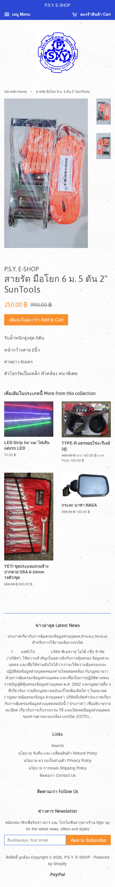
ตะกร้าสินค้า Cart (95, 14)
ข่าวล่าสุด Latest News (57, 625)
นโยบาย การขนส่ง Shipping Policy (57, 768)
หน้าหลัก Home (15, 91)
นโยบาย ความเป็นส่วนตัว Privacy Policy (58, 760)
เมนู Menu (20, 14)
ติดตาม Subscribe (88, 840)
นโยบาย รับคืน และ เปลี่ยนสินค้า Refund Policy (57, 753)
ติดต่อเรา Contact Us (58, 775)
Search (57, 745)
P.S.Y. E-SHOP (77, 857)
